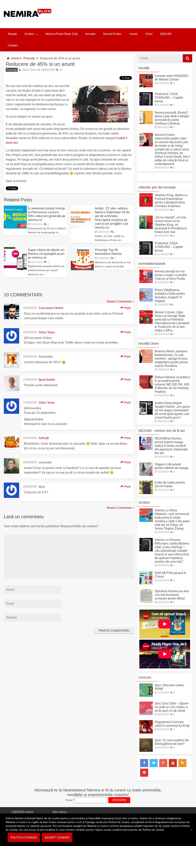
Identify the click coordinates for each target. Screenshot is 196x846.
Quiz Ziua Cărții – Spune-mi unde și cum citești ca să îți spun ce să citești (172, 707)
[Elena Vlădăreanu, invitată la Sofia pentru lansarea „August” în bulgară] (146, 300)
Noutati (12, 33)
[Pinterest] (144, 773)
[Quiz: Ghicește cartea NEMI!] (146, 695)
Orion (148, 33)
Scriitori (29, 33)
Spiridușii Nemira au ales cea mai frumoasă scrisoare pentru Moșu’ (172, 594)
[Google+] (163, 763)
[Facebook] (144, 763)
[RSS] (182, 763)
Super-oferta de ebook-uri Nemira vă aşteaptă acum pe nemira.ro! (46, 253)
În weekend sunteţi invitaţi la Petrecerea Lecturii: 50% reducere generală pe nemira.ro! (46, 214)
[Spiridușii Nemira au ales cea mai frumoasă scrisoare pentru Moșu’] (146, 601)
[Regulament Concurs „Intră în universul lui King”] (146, 732)
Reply (127, 307)
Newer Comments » (120, 301)
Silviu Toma (29, 69)
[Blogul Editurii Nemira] (27, 21)
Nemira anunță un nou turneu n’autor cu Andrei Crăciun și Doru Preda (171, 275)
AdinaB (44, 438)
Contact (12, 45)
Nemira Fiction (112, 33)
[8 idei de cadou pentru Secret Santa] (146, 493)
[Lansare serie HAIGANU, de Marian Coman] (146, 86)
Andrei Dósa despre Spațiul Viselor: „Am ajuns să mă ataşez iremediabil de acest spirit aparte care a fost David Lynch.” (172, 410)
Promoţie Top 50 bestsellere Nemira (108, 252)
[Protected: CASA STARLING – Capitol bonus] (146, 104)
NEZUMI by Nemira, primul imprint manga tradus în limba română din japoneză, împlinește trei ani (171, 446)
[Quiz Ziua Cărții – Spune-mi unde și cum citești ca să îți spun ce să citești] (146, 714)
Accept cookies (57, 837)
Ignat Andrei (47, 379)
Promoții (29, 58)
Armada (90, 33)
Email (70, 800)
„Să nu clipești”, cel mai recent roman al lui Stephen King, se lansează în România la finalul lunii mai (171, 225)
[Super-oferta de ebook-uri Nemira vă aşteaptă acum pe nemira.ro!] (15, 269)
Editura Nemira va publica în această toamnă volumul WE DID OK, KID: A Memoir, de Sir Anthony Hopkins (172, 384)
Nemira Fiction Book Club (62, 33)
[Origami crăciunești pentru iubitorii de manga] (146, 474)
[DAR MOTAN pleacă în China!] (146, 583)
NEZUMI (165, 33)
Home (15, 58)
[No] (191, 830)
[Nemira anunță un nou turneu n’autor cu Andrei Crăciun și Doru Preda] (146, 282)
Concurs (144, 677)
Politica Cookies (24, 837)
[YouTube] (173, 763)
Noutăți (143, 68)
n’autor (133, 33)
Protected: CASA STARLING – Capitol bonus (169, 97)
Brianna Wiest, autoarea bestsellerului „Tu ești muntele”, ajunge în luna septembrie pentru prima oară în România (171, 358)
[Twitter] (154, 763)
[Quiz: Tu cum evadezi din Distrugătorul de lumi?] (146, 750)
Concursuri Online (51, 308)
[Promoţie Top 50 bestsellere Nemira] (82, 269)
